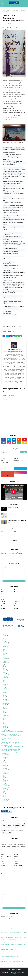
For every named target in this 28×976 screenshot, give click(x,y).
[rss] (24, 442)
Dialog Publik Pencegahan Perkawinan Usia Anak (12, 746)
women (9, 331)
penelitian (23, 846)
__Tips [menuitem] (15, 603)
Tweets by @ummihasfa (7, 882)
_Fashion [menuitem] (16, 605)
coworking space (19, 830)
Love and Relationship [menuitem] (19, 598)
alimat (8, 326)
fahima (4, 328)
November (5, 643)
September (5, 646)
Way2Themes (15, 972)
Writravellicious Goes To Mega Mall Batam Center (17, 521)
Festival (15, 827)
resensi (23, 825)
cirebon (13, 326)
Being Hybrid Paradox (6, 738)
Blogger (14, 973)
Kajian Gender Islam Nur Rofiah (10, 117)
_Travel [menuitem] (16, 858)
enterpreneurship (5, 830)
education (12, 820)
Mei (3, 652)
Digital (3, 825)
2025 (4, 641)
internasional (5, 827)
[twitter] (9, 439)
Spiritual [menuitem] (3, 608)
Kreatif (3, 846)
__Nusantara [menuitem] (17, 601)
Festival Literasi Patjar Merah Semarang (10, 750)
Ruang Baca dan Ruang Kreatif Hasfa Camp (6, 917)
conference (19, 326)
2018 (2, 535)
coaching (23, 823)
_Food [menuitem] (2, 605)
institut (14, 328)
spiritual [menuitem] (3, 865)
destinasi (16, 842)
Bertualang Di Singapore (7, 748)
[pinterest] (24, 439)
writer (14, 331)
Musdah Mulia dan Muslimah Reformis (10, 742)
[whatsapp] (19, 442)
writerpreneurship (16, 825)
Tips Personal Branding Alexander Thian (10, 749)
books (10, 827)
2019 (8, 10)
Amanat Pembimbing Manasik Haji (9, 734)
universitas (9, 825)
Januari (4, 639)
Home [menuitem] (2, 598)
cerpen (8, 846)
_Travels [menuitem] (3, 601)
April (4, 668)
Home (8, 969)
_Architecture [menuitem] (17, 599)
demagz (3, 458)
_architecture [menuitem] (4, 858)
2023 (4, 673)
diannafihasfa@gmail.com (10, 556)
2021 (15, 531)
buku (3, 842)
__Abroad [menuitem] (3, 603)
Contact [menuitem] (16, 608)
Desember (5, 642)
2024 (4, 657)
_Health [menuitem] (3, 606)
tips (3, 823)
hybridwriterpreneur (18, 460)
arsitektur (23, 820)
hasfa (2, 460)
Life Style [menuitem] (3, 599)
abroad (12, 830)
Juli (3, 649)
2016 (4, 798)
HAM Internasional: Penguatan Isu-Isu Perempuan (13, 739)
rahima (4, 331)
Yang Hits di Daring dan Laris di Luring (10, 743)
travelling (22, 842)
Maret (4, 638)
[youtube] (14, 442)
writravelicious (4, 462)
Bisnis (15, 844)
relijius (9, 832)
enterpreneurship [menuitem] (18, 865)
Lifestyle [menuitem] (16, 856)
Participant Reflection (7, 119)
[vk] (3, 442)
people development (7, 329)
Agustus (4, 635)
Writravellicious (5, 820)
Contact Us (19, 969)
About (13, 969)
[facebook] (3, 439)
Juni (3, 637)
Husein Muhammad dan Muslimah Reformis (13, 115)
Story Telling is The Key (6, 745)
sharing (17, 823)
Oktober (5, 645)
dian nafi (5, 23)
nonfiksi (3, 849)
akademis (4, 832)
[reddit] (19, 439)
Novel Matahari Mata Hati (14, 514)
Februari (5, 654)
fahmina (9, 328)
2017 (4, 783)
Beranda (4, 10)
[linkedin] (14, 439)
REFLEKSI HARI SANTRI (13, 507)
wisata (17, 820)
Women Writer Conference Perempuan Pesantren (13, 741)
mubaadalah (20, 328)
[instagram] (9, 442)
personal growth (17, 329)
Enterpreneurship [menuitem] (18, 606)
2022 (2, 531)
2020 (2, 533)
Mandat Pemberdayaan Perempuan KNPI (11, 735)
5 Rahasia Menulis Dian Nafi (8, 737)
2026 (4, 634)
